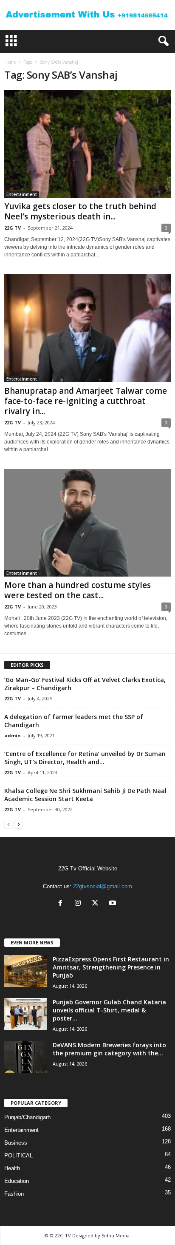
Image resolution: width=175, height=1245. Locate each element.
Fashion (14, 1194)
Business (15, 1143)
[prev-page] (8, 824)
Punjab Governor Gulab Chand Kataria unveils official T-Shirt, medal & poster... (109, 1010)
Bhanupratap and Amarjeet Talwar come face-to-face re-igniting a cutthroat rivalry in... (85, 401)
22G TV (12, 228)
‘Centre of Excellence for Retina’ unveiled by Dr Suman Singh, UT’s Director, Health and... (85, 758)
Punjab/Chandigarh (27, 1117)
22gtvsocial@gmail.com (102, 886)
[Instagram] (79, 904)
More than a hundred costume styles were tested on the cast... (77, 590)
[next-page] (18, 824)
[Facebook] (62, 904)
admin (12, 735)
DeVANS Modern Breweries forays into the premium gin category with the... (109, 1049)
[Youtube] (113, 904)
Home (10, 62)
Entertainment (21, 194)
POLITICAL (18, 1155)
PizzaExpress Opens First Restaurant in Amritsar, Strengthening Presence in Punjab (111, 967)
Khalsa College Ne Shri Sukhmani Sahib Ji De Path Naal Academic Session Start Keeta (85, 795)
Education (16, 1181)
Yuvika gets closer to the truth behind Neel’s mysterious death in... (80, 211)
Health (12, 1168)
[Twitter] (97, 904)
